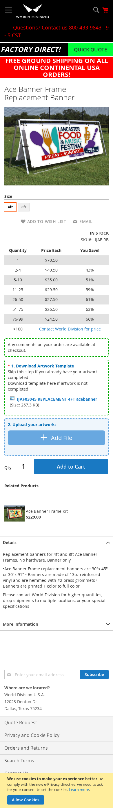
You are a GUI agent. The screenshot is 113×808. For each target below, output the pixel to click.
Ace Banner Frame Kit (47, 511)
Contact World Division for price (70, 329)
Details (10, 542)
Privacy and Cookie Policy (31, 735)
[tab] (56, 542)
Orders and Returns (26, 748)
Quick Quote (90, 49)
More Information (20, 624)
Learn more (79, 789)
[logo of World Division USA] (32, 11)
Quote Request (20, 722)
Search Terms (19, 760)
